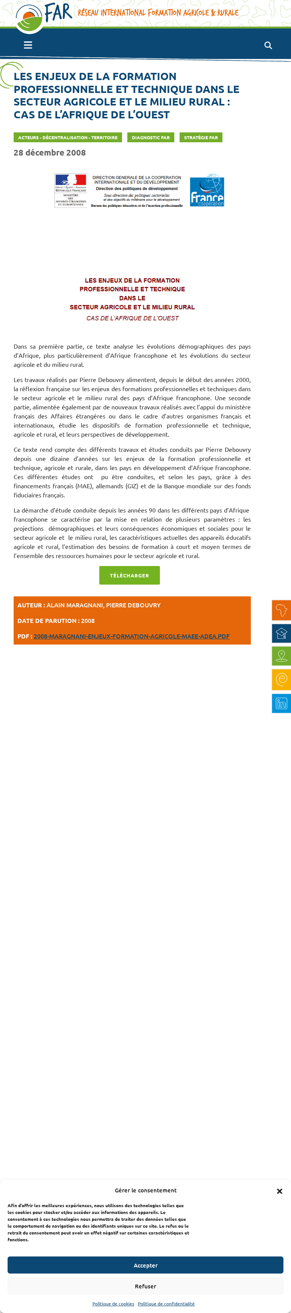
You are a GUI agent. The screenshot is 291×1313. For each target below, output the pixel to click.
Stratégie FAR (201, 137)
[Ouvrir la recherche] (268, 45)
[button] (279, 1190)
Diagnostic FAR (151, 137)
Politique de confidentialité (166, 1303)
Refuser (145, 1286)
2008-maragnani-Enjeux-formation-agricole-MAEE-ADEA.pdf (132, 636)
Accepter (146, 1265)
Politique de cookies (113, 1303)
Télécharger (129, 575)
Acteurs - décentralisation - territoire (67, 137)
